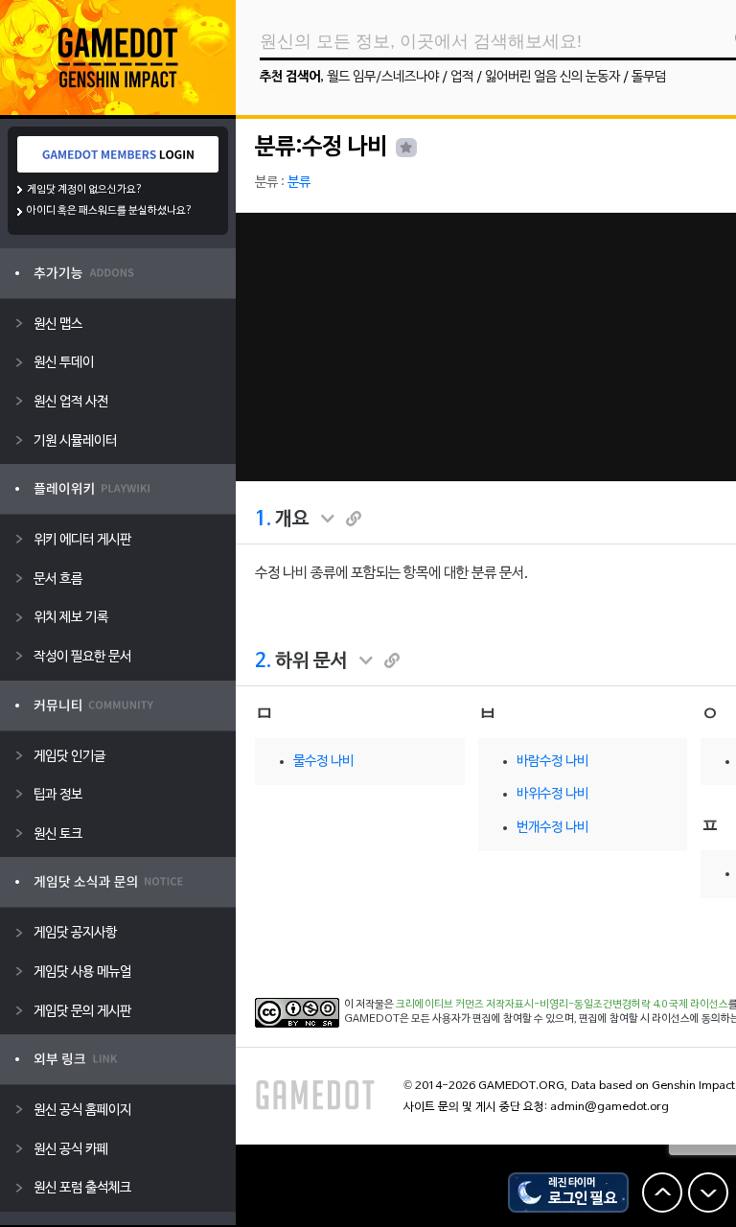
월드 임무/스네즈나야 (383, 77)
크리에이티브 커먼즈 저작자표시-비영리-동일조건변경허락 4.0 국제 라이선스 (562, 1004)
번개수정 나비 (552, 828)
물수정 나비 (323, 761)
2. (263, 661)
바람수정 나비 (552, 761)
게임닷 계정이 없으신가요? (85, 190)
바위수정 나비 (552, 794)
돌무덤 (649, 77)
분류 (299, 182)
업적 (461, 77)
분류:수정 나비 (321, 147)
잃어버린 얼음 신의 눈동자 (552, 77)
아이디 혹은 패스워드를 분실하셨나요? (110, 211)
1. (263, 519)
